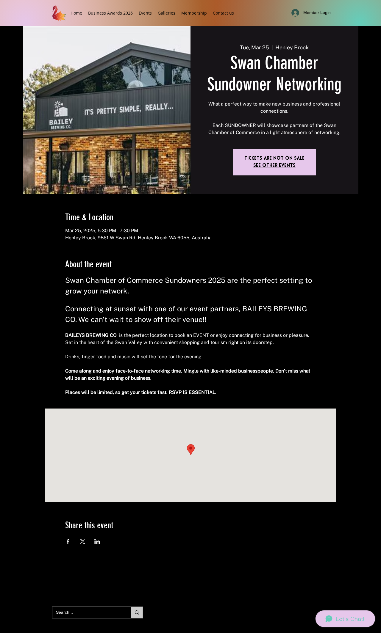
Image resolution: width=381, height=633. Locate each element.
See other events (274, 165)
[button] (145, 13)
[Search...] (137, 612)
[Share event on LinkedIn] (97, 541)
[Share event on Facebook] (68, 541)
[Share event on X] (82, 541)
